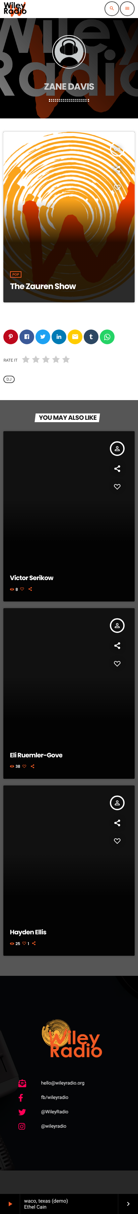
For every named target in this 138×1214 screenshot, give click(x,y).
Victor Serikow (32, 577)
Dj (9, 379)
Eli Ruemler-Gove (36, 755)
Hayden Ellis (28, 932)
